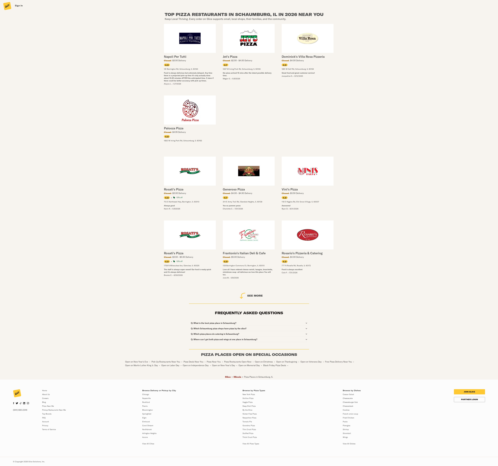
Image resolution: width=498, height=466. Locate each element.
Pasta (345, 421)
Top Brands (46, 414)
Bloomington (147, 410)
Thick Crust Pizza (250, 437)
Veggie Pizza (248, 402)
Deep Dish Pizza (249, 406)
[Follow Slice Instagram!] (28, 403)
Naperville (146, 398)
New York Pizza (249, 394)
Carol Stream (147, 425)
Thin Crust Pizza (249, 429)
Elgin (144, 418)
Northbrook (147, 429)
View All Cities (148, 444)
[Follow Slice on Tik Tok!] (21, 403)
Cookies (346, 410)
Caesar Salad (348, 394)
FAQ (44, 418)
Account (45, 421)
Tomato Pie (247, 421)
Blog (44, 402)
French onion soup (350, 414)
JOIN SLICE (469, 392)
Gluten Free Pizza (250, 414)
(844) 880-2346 (20, 410)
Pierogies (346, 425)
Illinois (237, 377)
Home (44, 390)
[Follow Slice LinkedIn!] (24, 403)
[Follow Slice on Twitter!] (17, 403)
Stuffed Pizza (248, 433)
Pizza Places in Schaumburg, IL (258, 377)
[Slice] (7, 6)
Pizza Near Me (48, 406)
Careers (45, 398)
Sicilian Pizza (248, 398)
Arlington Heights (149, 433)
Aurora (145, 437)
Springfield (146, 414)
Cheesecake (348, 398)
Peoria (145, 406)
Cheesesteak (348, 406)
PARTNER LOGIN (469, 399)
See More (255, 295)
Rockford (146, 402)
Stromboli (347, 433)
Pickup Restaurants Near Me (54, 410)
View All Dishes (349, 444)
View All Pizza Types (251, 444)
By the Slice (247, 410)
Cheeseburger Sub (350, 402)
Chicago (145, 394)
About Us (46, 394)
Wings (345, 437)
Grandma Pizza (249, 425)
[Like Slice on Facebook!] (13, 403)
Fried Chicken (348, 418)
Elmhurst (146, 421)
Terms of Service (49, 429)
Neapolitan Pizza (249, 418)
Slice (228, 377)
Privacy (45, 425)
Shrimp (346, 429)
